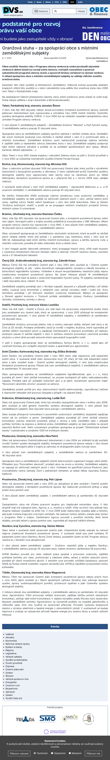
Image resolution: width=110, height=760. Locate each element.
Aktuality (10, 637)
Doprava (10, 666)
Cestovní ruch (13, 685)
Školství (9, 676)
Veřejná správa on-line (17, 679)
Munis (39, 2)
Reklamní (76, 753)
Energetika (11, 682)
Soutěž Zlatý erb (14, 698)
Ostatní (9, 695)
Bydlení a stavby (14, 647)
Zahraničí (10, 692)
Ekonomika (11, 640)
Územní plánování (15, 669)
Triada (30, 2)
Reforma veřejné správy (18, 644)
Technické (42, 753)
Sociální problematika (16, 660)
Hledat (81, 11)
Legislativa (11, 653)
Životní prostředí (14, 663)
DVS (72, 2)
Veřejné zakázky (14, 656)
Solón (80, 2)
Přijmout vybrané (19, 753)
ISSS (57, 2)
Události (10, 634)
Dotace (9, 672)
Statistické (59, 753)
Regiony (10, 650)
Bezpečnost (12, 688)
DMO (65, 2)
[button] (41, 11)
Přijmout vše (93, 753)
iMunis (48, 2)
